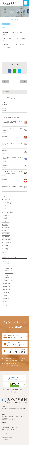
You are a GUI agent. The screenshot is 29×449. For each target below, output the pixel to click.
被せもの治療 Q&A (7, 242)
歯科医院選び (5, 233)
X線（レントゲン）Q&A (8, 199)
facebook (10, 71)
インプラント (5, 206)
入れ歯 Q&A (5, 221)
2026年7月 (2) (9, 266)
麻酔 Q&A (4, 252)
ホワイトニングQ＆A (7, 212)
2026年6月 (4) (9, 268)
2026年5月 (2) (9, 270)
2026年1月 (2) (9, 280)
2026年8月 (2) (9, 263)
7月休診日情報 (5, 151)
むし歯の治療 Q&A (7, 203)
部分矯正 (4, 249)
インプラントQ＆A (7, 209)
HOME (12, 19)
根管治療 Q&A (5, 227)
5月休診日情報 (5, 179)
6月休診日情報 (5, 165)
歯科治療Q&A (5, 236)
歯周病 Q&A (5, 230)
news (4, 24)
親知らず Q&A (5, 245)
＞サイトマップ (5, 433)
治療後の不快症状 (6, 239)
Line (14, 71)
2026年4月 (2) (9, 273)
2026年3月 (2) (9, 275)
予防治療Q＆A (5, 215)
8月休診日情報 (5, 136)
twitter (19, 71)
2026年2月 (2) (9, 277)
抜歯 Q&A (4, 224)
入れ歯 (4, 218)
